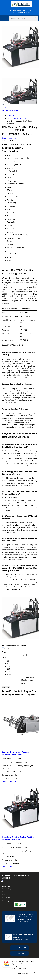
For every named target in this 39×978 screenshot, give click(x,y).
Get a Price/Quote (9, 138)
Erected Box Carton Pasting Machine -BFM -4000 (15, 753)
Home (9, 113)
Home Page (7, 889)
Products (10, 115)
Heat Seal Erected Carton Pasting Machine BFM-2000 (18, 838)
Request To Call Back (10, 110)
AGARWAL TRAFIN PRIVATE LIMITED (21, 11)
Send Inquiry (10, 108)
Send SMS (21, 953)
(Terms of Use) (26, 964)
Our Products (8, 895)
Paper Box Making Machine (17, 118)
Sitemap (6, 901)
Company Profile (9, 892)
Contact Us (7, 898)
